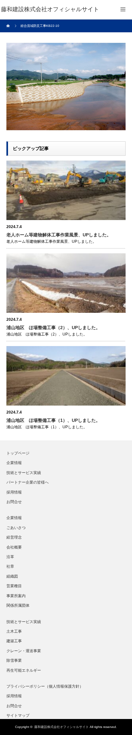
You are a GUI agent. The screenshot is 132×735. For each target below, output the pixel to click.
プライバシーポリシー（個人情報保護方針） (44, 686)
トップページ (17, 453)
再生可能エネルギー (23, 670)
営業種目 (14, 586)
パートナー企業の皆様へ (27, 482)
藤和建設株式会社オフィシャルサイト (61, 727)
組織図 (12, 576)
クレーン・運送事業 (23, 651)
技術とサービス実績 (23, 472)
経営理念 (14, 537)
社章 (10, 566)
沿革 (10, 557)
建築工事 (14, 641)
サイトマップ (17, 715)
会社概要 (14, 547)
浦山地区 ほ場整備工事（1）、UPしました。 (53, 420)
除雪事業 (14, 660)
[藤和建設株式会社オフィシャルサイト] (50, 9)
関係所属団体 (17, 605)
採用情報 (14, 492)
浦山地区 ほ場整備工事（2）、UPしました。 (53, 327)
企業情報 (14, 463)
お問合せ (14, 502)
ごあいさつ (16, 528)
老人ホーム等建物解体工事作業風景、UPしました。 (58, 234)
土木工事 (14, 631)
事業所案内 (16, 596)
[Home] (8, 25)
